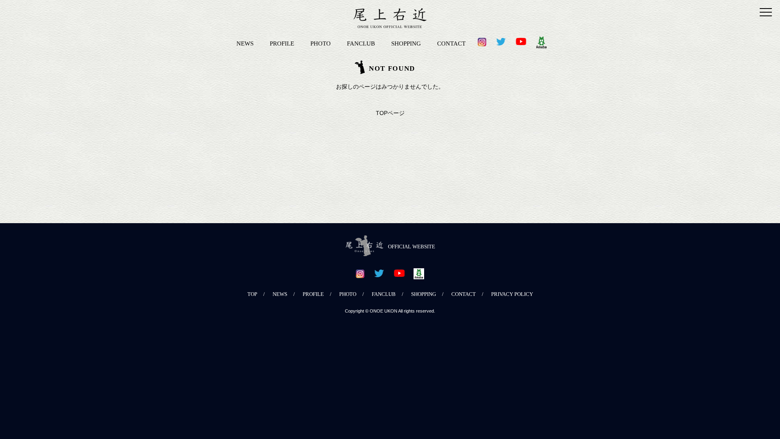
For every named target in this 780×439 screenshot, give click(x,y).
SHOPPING (406, 43)
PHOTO (320, 43)
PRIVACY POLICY (512, 294)
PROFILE (282, 43)
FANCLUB (361, 43)
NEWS (245, 43)
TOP (252, 294)
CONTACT (451, 43)
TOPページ (390, 113)
